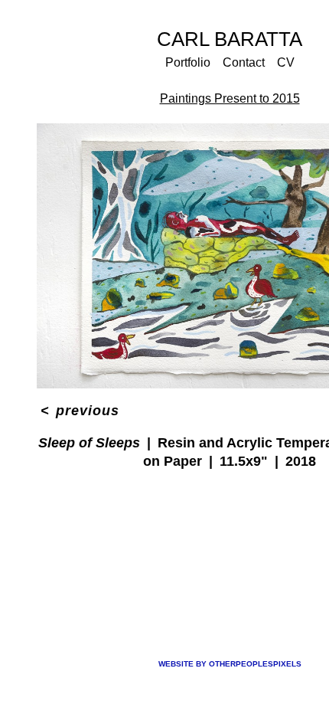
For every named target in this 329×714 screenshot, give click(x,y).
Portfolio (188, 63)
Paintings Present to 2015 (230, 99)
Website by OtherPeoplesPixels (229, 664)
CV (284, 63)
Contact (243, 63)
